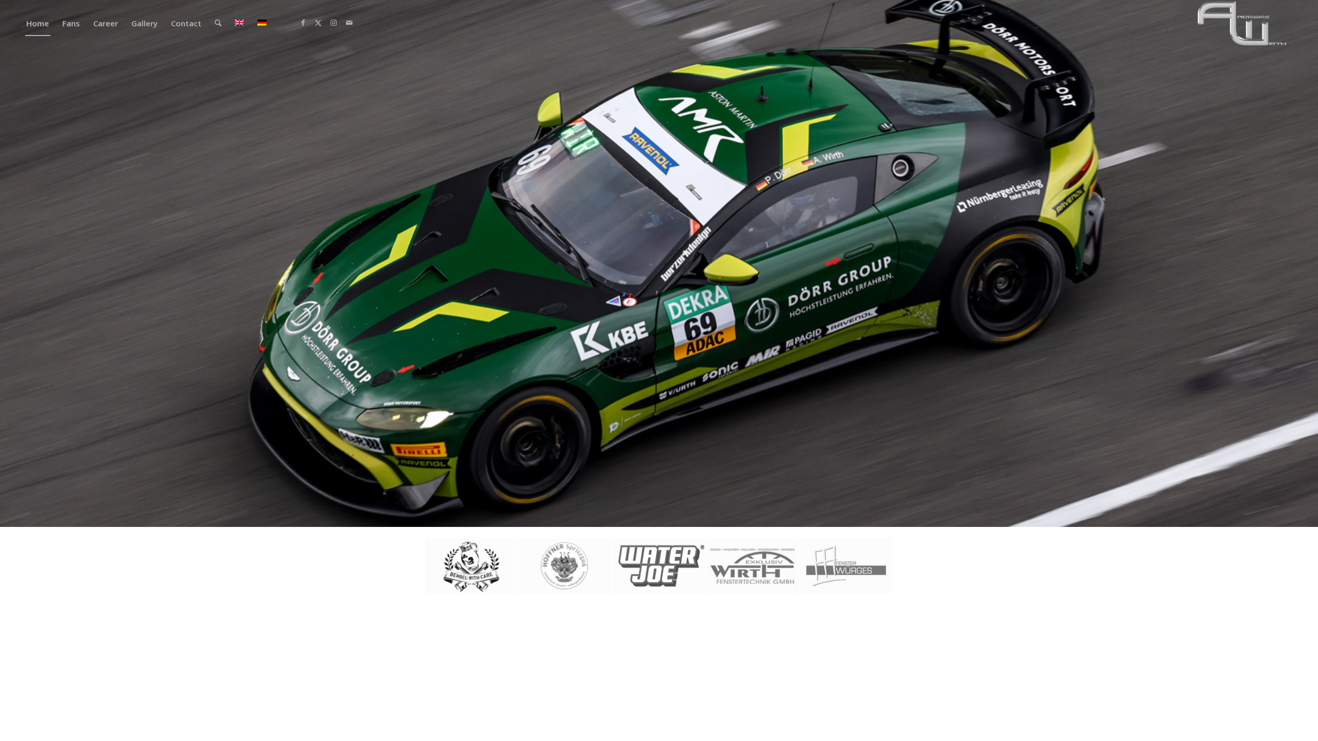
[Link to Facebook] (302, 22)
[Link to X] (318, 22)
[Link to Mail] (349, 22)
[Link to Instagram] (333, 22)
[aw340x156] (1242, 23)
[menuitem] (38, 23)
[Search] (218, 23)
